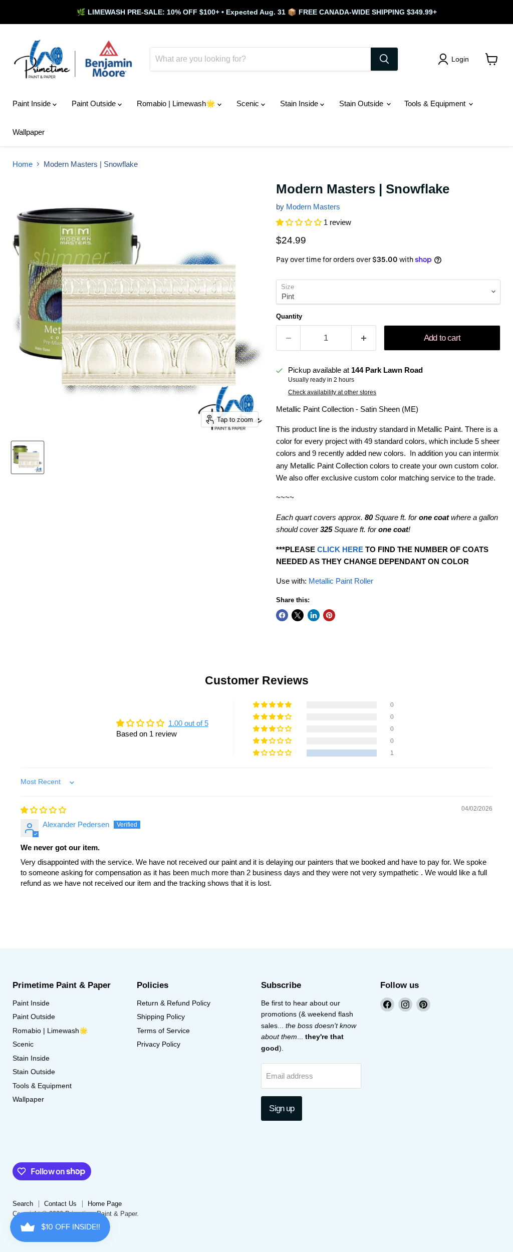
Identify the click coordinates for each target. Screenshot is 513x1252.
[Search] (384, 59)
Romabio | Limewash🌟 (177, 103)
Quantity (289, 316)
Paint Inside (33, 103)
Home (23, 164)
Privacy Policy (158, 1044)
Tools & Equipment (435, 103)
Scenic (248, 103)
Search (23, 1203)
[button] (300, 222)
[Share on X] (298, 615)
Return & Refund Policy (173, 1003)
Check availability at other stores (332, 392)
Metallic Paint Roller (341, 581)
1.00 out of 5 (188, 723)
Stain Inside (300, 103)
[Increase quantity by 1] (364, 338)
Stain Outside (362, 103)
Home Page (105, 1203)
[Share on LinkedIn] (314, 615)
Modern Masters (313, 206)
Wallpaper (29, 132)
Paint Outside (95, 103)
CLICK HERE (340, 549)
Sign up (281, 1108)
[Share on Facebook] (282, 615)
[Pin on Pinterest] (329, 615)
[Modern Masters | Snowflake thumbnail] (28, 457)
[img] (43, 810)
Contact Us (60, 1203)
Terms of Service (163, 1031)
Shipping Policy (161, 1017)
